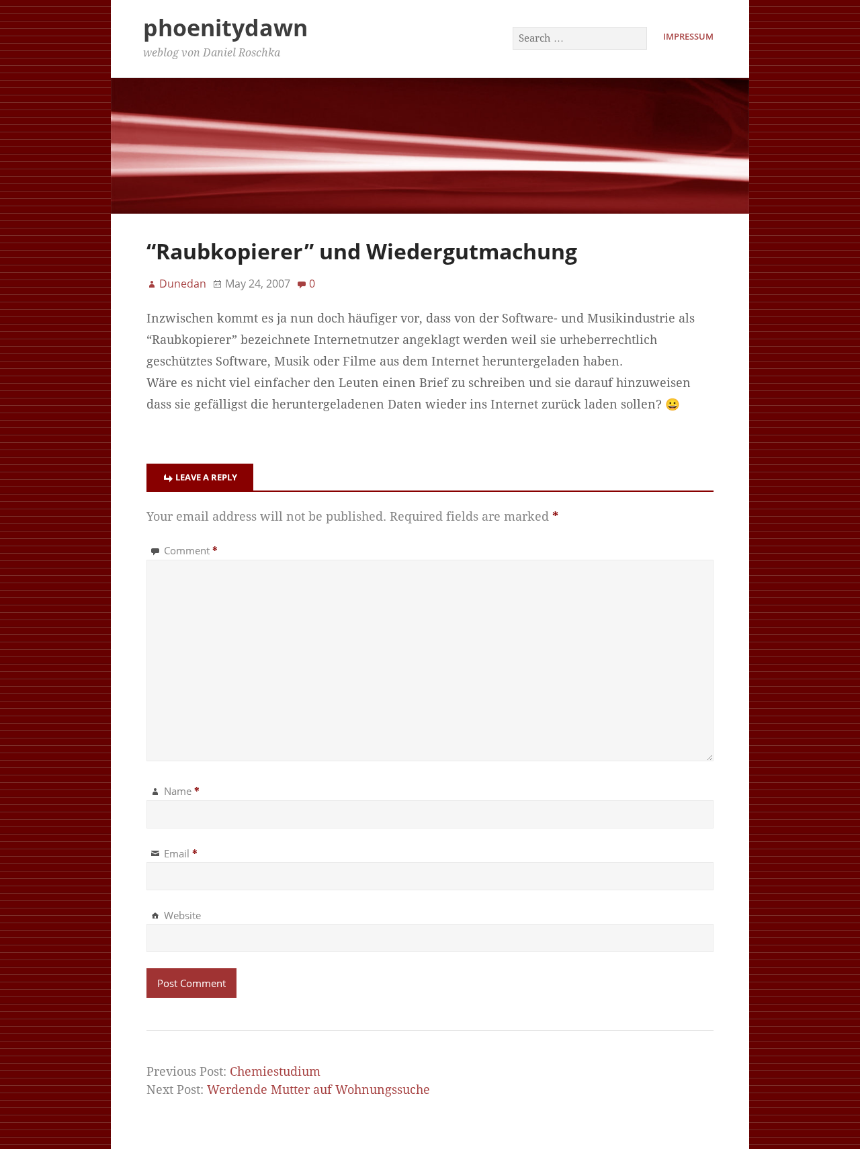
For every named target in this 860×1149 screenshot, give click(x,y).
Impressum (688, 36)
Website (182, 915)
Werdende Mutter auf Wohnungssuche (318, 1090)
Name (182, 791)
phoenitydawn (225, 27)
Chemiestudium (275, 1071)
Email (181, 853)
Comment (191, 550)
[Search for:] (580, 37)
